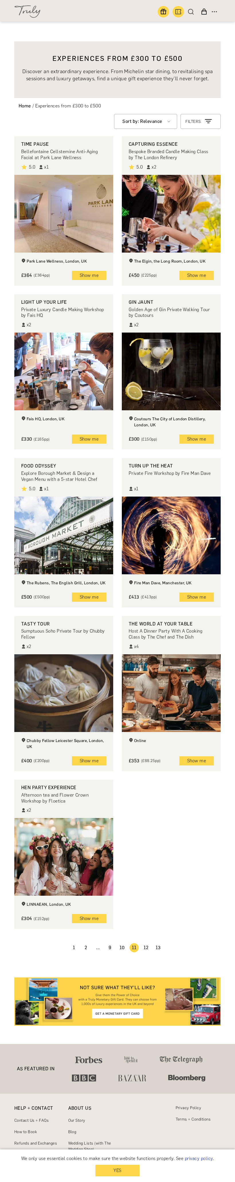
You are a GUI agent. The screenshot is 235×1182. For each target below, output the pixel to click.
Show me (89, 275)
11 (134, 947)
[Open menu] (214, 11)
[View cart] (204, 11)
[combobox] (145, 121)
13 (158, 947)
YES (117, 1170)
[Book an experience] (178, 11)
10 (122, 947)
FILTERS (193, 121)
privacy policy (199, 1158)
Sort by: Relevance (142, 121)
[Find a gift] (163, 11)
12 (146, 947)
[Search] (192, 11)
